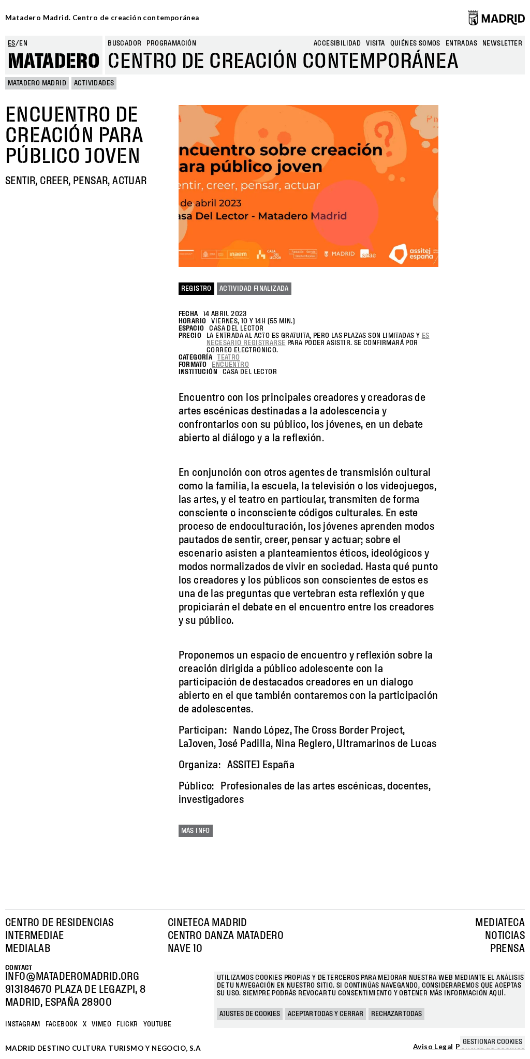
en (23, 43)
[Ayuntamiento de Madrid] (496, 17)
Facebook (62, 1024)
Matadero (54, 61)
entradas (461, 43)
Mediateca (500, 923)
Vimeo (101, 1024)
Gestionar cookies (492, 1042)
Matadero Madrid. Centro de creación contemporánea (102, 17)
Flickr (127, 1024)
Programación (171, 43)
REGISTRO (196, 288)
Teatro (228, 357)
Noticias (505, 936)
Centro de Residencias (59, 923)
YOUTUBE (157, 1024)
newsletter (502, 43)
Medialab (27, 949)
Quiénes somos (415, 43)
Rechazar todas (396, 1014)
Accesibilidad (337, 43)
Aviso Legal (433, 1047)
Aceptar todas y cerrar (325, 1014)
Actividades (94, 83)
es (12, 43)
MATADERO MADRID (37, 83)
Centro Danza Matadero (226, 936)
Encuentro (230, 364)
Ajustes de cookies (249, 1014)
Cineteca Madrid (207, 923)
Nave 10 (185, 949)
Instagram (22, 1024)
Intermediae (34, 936)
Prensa (507, 949)
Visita (375, 43)
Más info (195, 830)
